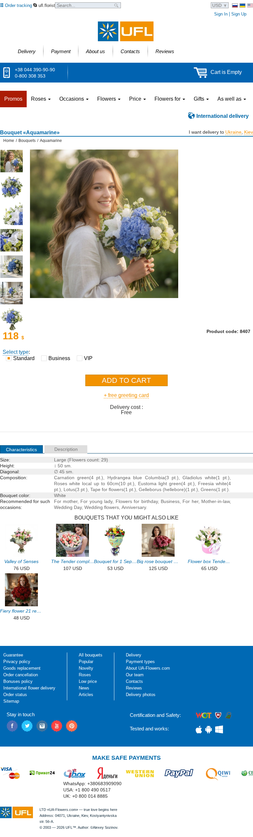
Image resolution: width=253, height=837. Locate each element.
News (84, 688)
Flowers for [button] (168, 99)
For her (190, 501)
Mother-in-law (215, 501)
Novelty (86, 668)
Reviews (134, 688)
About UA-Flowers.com (148, 668)
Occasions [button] (72, 99)
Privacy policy (16, 661)
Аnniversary (134, 507)
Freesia (206, 483)
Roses (85, 674)
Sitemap (11, 701)
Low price (88, 681)
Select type (16, 352)
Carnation (64, 477)
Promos (13, 99)
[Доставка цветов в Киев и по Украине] (235, 5)
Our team (135, 674)
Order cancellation (20, 674)
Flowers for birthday (137, 501)
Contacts (134, 681)
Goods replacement (22, 668)
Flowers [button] (107, 99)
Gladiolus (192, 477)
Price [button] (136, 99)
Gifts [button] (200, 99)
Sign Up (238, 14)
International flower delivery (29, 688)
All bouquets (90, 655)
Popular (86, 661)
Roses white (67, 483)
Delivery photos (140, 694)
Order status (15, 694)
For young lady (96, 501)
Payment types (140, 661)
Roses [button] (39, 99)
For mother (65, 501)
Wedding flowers (101, 507)
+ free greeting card (126, 395)
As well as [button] (230, 99)
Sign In (221, 14)
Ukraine (233, 132)
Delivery (133, 655)
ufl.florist (47, 5)
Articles (86, 694)
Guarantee (13, 655)
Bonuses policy (18, 681)
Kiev (248, 132)
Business (170, 501)
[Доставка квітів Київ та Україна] (242, 5)
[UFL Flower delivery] (126, 31)
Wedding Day (68, 507)
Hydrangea (118, 477)
